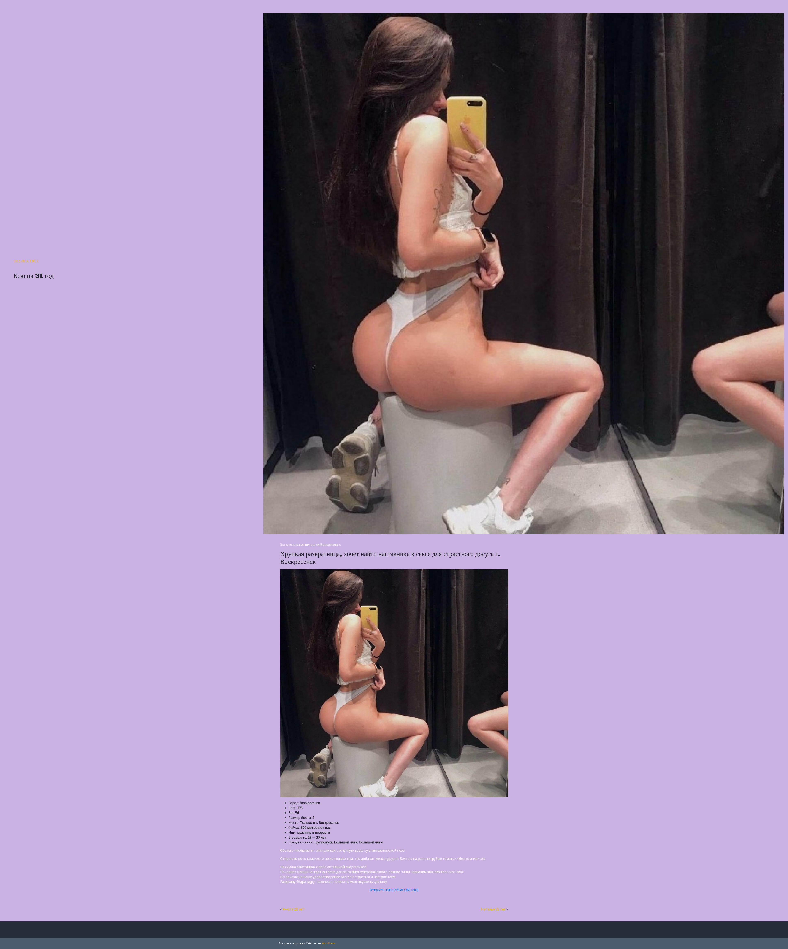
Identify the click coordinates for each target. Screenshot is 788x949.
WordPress (328, 943)
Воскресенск (26, 261)
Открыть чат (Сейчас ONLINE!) (394, 890)
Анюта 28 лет (293, 909)
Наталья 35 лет (493, 909)
